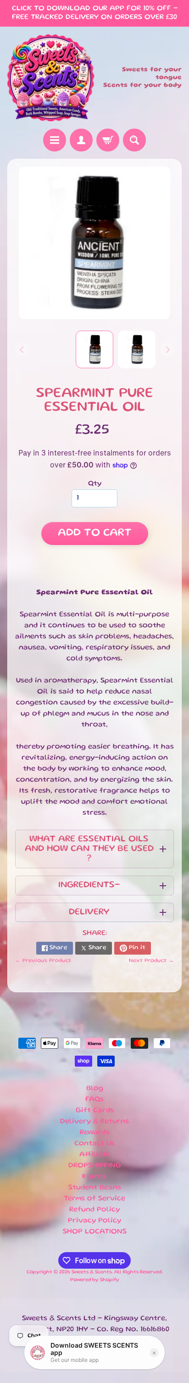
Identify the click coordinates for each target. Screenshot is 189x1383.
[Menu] (54, 140)
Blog (94, 1088)
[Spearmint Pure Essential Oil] (137, 349)
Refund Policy (94, 1210)
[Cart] (107, 140)
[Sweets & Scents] (50, 77)
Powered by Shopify (94, 1280)
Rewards (95, 1133)
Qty (94, 484)
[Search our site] (134, 140)
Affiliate (94, 1155)
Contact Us (94, 1144)
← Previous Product (43, 960)
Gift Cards (95, 1111)
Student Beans (94, 1188)
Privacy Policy (94, 1221)
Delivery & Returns (94, 1122)
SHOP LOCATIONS (95, 1232)
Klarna (94, 1177)
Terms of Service (94, 1199)
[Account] (81, 140)
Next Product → (151, 960)
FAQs (94, 1099)
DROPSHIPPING (94, 1166)
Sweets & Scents (91, 1272)
